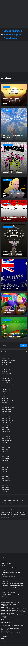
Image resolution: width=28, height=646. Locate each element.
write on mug (5, 469)
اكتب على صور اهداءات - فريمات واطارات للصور (11, 620)
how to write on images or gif (8, 576)
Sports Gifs (4, 402)
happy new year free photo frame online (11, 572)
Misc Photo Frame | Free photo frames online (12, 578)
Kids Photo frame (6, 382)
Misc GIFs (4, 391)
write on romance (6, 483)
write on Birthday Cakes (7, 416)
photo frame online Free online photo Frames (12, 583)
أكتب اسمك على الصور (5, 631)
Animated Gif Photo (6, 563)
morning (9, 500)
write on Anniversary (7, 413)
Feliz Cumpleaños (5, 629)
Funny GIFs (4, 371)
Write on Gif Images (6, 596)
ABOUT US (4, 561)
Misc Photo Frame (6, 393)
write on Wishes (5, 491)
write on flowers (5, 442)
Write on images (5, 458)
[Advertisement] (14, 14)
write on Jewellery (6, 460)
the (12, 502)
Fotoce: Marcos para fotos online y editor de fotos (12, 625)
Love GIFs (4, 387)
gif (16, 497)
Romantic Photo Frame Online (9, 592)
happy (24, 497)
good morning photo (6, 373)
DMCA (3, 565)
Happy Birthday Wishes (6, 617)
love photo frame (6, 389)
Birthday (3, 497)
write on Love (5, 465)
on (22, 500)
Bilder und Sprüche (5, 622)
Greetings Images (5, 607)
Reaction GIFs (5, 398)
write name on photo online (8, 407)
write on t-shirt (5, 485)
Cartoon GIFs (5, 367)
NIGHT (18, 500)
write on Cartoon (6, 429)
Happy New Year (6, 380)
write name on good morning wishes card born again (14, 101)
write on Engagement (7, 440)
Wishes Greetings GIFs (7, 405)
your (23, 502)
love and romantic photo (7, 384)
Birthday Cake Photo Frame (8, 364)
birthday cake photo (6, 362)
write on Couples (6, 436)
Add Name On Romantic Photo (9, 360)
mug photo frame (6, 396)
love (5, 500)
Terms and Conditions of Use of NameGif (11, 594)
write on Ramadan (6, 480)
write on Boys (5, 425)
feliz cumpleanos (5, 626)
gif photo (3, 619)
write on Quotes (5, 476)
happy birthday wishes (12, 172)
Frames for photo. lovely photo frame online (12, 567)
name (14, 500)
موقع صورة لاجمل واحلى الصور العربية (8, 604)
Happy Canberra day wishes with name (11, 287)
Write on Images (5, 599)
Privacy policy (5, 590)
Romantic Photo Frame (7, 400)
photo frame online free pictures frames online (12, 585)
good (20, 497)
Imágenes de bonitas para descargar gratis (10, 602)
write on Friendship (6, 447)
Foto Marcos (4, 605)
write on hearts (5, 451)
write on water (5, 487)
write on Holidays (6, 454)
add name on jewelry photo (8, 358)
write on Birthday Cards (7, 420)
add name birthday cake (7, 355)
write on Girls (5, 449)
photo (3, 502)
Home (3, 74)
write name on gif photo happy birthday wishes (13, 253)
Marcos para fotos (5, 623)
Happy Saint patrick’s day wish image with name (13, 335)
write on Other (5, 471)
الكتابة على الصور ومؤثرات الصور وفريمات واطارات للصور (12, 628)
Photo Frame (5, 581)
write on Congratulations (7, 433)
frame (12, 497)
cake (8, 497)
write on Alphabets (6, 409)
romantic (8, 502)
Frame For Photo (6, 369)
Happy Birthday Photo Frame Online (10, 570)
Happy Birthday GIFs (7, 378)
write (16, 502)
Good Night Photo (6, 376)
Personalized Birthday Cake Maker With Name (11, 632)
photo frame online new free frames (10, 587)
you (20, 502)
